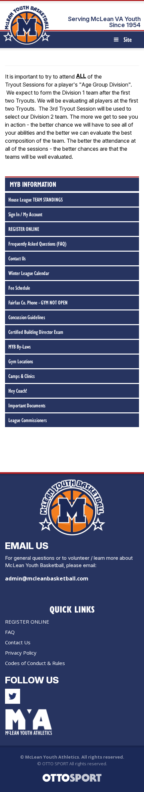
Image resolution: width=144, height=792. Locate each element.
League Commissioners (27, 420)
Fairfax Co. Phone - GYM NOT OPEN (38, 302)
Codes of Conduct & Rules (35, 663)
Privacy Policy (21, 652)
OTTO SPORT (55, 764)
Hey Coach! (17, 390)
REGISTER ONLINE (23, 229)
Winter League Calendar (28, 273)
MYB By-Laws (19, 346)
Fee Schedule (19, 287)
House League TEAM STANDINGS (35, 199)
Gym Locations (20, 361)
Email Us (27, 545)
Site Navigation (126, 41)
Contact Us (17, 258)
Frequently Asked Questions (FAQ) (37, 243)
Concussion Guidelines (26, 317)
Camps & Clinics (21, 376)
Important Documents (27, 405)
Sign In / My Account (25, 214)
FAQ (10, 632)
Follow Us (32, 680)
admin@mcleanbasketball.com (46, 578)
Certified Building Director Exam (35, 332)
